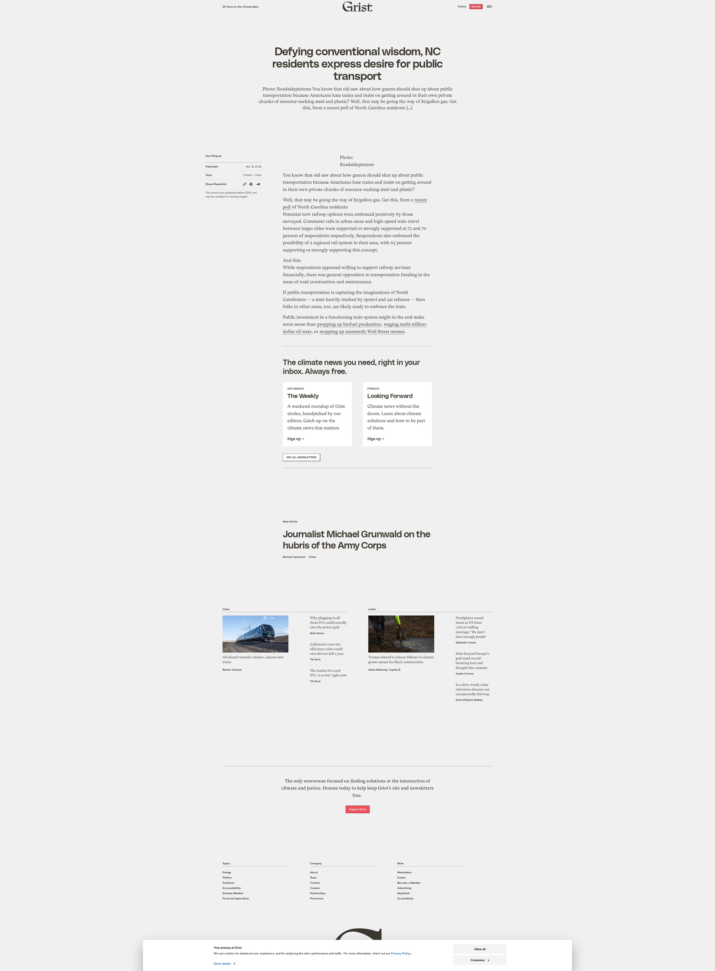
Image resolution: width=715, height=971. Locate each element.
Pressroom (316, 898)
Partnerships (317, 893)
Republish (403, 893)
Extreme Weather (233, 893)
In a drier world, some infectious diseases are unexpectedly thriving (473, 689)
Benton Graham (232, 669)
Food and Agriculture (236, 898)
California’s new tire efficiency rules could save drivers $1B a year (327, 649)
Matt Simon (317, 633)
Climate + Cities (252, 174)
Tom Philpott (213, 155)
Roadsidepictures (357, 164)
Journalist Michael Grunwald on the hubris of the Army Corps (356, 539)
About (314, 872)
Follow (462, 6)
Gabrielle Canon (466, 642)
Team (313, 877)
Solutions (228, 882)
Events (401, 877)
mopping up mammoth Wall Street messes (362, 331)
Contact (315, 882)
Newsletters (404, 872)
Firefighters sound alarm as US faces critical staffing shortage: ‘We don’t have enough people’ (471, 627)
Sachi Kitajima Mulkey (469, 699)
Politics (227, 877)
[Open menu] (489, 6)
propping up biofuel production (349, 324)
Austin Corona (465, 673)
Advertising (404, 887)
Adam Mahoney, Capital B (384, 669)
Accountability (232, 887)
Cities (312, 556)
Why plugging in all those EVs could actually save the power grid (328, 622)
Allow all (479, 949)
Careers (315, 887)
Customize (478, 960)
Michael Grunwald (294, 556)
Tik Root (315, 659)
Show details (222, 963)
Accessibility (405, 898)
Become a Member (408, 882)
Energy (227, 872)
